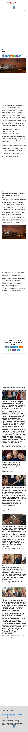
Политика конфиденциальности (10, 712)
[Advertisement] (14, 30)
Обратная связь (10, 715)
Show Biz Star (11, 2)
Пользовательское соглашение (9, 714)
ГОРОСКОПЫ (19, 54)
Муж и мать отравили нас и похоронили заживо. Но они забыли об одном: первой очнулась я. (11, 465)
